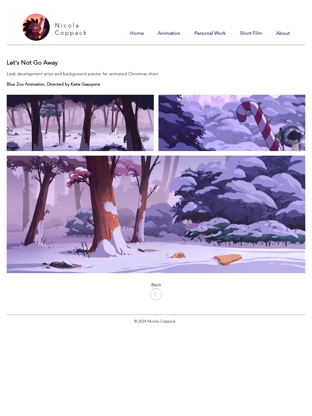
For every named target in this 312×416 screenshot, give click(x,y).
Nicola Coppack (71, 29)
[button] (156, 285)
